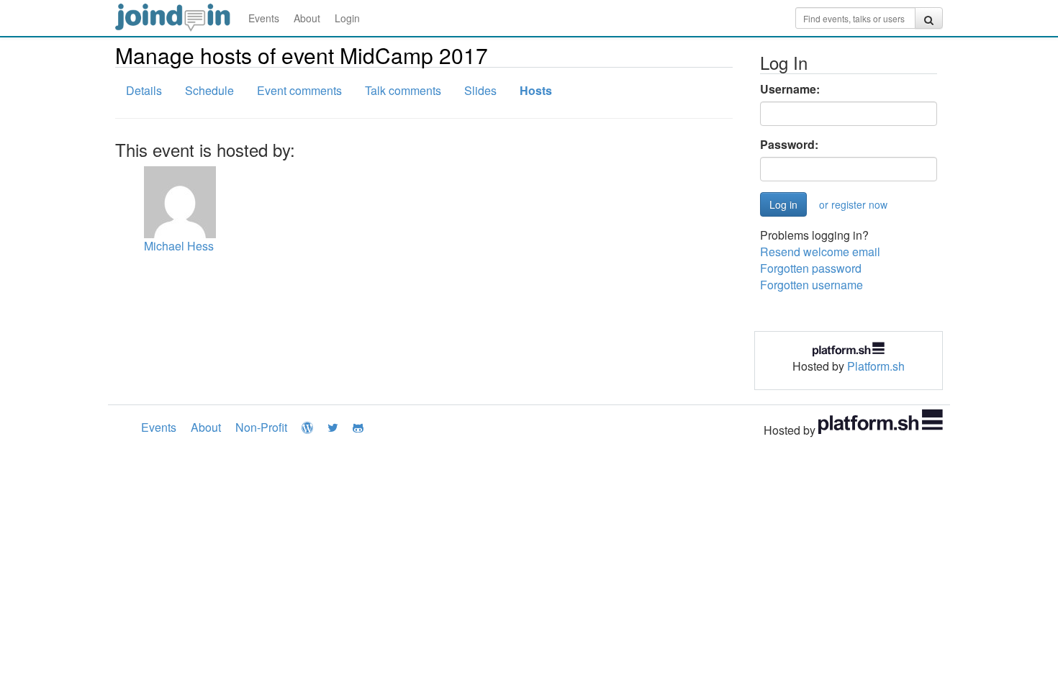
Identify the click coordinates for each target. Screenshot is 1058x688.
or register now (853, 204)
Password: (789, 145)
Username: (790, 89)
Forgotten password (811, 268)
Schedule (209, 90)
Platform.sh (876, 366)
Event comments (299, 90)
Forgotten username (811, 284)
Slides (480, 90)
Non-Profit (261, 427)
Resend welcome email (820, 251)
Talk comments (403, 90)
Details (144, 90)
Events (263, 18)
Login (347, 18)
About (307, 18)
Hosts (536, 90)
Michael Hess (179, 245)
